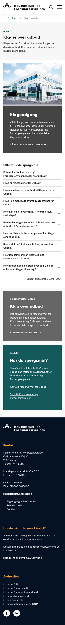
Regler (14, 18)
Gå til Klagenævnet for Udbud (28, 144)
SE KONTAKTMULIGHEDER (16, 494)
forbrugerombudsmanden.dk (23, 592)
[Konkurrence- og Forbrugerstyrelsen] (24, 7)
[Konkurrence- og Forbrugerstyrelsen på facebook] (6, 615)
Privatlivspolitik (15, 505)
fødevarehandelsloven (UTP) (22, 604)
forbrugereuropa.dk (17, 588)
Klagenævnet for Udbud (24, 332)
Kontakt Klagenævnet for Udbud (28, 386)
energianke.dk (15, 600)
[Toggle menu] (59, 7)
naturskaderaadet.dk (18, 596)
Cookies (11, 509)
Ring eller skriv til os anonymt (21, 558)
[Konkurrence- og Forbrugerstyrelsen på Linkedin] (16, 615)
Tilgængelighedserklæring (21, 501)
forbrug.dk (12, 584)
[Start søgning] (51, 7)
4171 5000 (18, 463)
